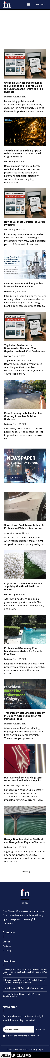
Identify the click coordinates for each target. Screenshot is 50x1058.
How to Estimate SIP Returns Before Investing (23, 988)
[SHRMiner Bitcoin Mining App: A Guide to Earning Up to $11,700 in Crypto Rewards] (25, 131)
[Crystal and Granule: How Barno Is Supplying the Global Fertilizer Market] (25, 564)
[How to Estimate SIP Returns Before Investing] (25, 203)
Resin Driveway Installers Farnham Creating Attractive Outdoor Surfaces (23, 416)
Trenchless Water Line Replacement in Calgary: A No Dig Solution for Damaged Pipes (24, 715)
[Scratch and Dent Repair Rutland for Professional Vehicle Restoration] (25, 506)
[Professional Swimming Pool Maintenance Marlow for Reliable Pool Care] (25, 629)
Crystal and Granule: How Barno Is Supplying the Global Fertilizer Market (23, 586)
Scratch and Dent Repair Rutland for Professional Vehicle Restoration (24, 527)
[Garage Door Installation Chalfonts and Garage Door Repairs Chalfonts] (25, 820)
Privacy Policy (33, 1036)
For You (7, 161)
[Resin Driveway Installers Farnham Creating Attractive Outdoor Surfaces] (25, 394)
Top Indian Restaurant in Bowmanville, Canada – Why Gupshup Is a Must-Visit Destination (24, 348)
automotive (9, 533)
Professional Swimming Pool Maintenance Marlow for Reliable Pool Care (23, 651)
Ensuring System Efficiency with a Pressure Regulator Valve (23, 285)
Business (8, 97)
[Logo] (7, 4)
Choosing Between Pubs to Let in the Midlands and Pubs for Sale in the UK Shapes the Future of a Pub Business (23, 87)
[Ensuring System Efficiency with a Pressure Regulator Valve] (25, 264)
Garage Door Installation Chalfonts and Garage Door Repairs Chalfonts (24, 841)
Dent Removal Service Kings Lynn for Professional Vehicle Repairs (23, 779)
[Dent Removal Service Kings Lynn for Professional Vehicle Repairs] (25, 758)
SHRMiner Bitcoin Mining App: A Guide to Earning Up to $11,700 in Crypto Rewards (23, 153)
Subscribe (40, 1029)
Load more (24, 872)
